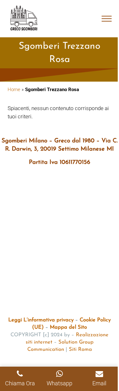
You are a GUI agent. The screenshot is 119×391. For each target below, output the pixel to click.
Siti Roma (80, 349)
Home (14, 89)
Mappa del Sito (68, 327)
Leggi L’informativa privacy (41, 320)
